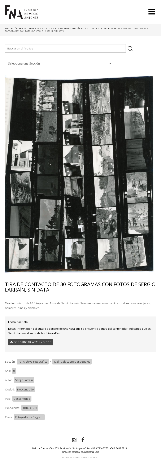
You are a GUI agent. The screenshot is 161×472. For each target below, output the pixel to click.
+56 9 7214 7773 (99, 448)
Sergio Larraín (24, 380)
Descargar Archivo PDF (32, 342)
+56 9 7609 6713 (118, 448)
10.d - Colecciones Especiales (71, 361)
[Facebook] (82, 439)
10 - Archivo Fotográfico (32, 361)
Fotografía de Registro (29, 417)
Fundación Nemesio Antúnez (21, 14)
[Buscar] (130, 49)
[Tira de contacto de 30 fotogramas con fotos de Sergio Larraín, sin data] (80, 174)
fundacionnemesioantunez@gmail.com (81, 451)
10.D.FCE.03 (30, 408)
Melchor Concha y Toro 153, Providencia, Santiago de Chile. (61, 448)
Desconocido (25, 389)
